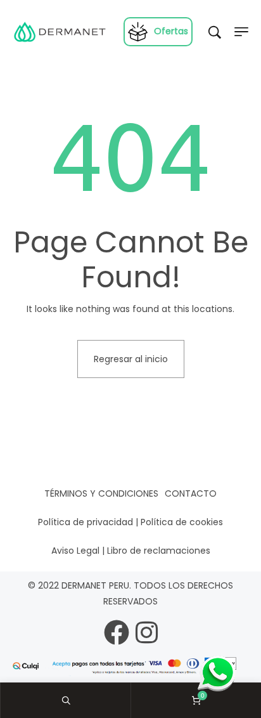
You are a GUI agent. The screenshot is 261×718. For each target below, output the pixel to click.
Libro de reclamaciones (158, 550)
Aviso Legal (75, 550)
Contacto (191, 493)
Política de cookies (182, 522)
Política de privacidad (85, 522)
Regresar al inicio (131, 359)
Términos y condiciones (101, 493)
